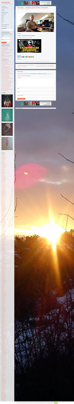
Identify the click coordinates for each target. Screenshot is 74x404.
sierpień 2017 (3, 282)
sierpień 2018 (3, 268)
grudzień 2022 (3, 205)
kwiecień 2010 (3, 388)
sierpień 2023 (3, 196)
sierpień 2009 (3, 398)
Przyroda (2, 15)
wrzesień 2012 (3, 353)
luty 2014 (2, 333)
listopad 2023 (3, 192)
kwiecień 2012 (3, 359)
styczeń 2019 (3, 262)
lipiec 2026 (3, 154)
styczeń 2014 (3, 334)
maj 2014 (2, 329)
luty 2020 (2, 246)
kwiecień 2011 (3, 374)
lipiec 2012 (3, 356)
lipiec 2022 (3, 211)
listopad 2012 (3, 351)
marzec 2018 (3, 274)
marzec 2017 (3, 288)
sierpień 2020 (3, 239)
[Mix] (28, 57)
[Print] (31, 57)
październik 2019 (3, 251)
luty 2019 (2, 261)
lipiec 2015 (3, 312)
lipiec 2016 (3, 298)
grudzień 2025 (3, 162)
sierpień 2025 (3, 167)
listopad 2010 (3, 380)
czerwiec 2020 (3, 241)
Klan (2, 23)
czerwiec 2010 (3, 386)
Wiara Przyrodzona (4, 26)
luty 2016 (2, 304)
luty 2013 (2, 347)
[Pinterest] (23, 57)
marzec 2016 (3, 303)
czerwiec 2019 (3, 256)
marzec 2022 (3, 216)
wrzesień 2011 (3, 368)
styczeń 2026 (3, 161)
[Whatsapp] (25, 57)
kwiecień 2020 (3, 244)
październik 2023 (3, 193)
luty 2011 (2, 376)
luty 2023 (2, 203)
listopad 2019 (3, 250)
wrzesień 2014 (3, 324)
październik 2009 (3, 395)
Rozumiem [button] (55, 402)
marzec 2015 (3, 317)
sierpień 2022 (3, 210)
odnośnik (46, 61)
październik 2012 (3, 352)
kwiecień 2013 (3, 345)
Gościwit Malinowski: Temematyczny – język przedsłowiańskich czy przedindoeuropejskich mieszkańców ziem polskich (6, 48)
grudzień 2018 (3, 263)
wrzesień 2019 (3, 252)
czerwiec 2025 (3, 169)
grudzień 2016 (3, 292)
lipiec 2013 (3, 341)
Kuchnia (2, 21)
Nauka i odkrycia (3, 13)
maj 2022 (2, 214)
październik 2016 (3, 294)
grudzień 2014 (3, 321)
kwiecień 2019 (3, 258)
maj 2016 (2, 300)
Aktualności (3, 9)
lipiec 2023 (3, 197)
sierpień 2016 (3, 297)
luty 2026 (2, 160)
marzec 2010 (3, 389)
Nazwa (18, 88)
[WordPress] (30, 57)
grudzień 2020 (3, 234)
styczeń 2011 (3, 377)
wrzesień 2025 (3, 166)
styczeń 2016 (3, 305)
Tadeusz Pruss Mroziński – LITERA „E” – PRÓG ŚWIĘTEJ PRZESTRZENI (6, 53)
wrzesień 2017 (3, 281)
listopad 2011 (3, 365)
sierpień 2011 (3, 369)
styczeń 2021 (3, 233)
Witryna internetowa (20, 95)
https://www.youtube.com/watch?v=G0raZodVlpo (24, 37)
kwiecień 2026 (3, 157)
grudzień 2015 (3, 306)
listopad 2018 (3, 264)
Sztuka (2, 18)
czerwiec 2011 (3, 371)
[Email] (33, 57)
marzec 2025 (3, 173)
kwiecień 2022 (3, 215)
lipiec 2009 (3, 399)
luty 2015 (2, 318)
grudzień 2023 (3, 191)
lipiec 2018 (3, 269)
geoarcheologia (36, 61)
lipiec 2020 (3, 240)
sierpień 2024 (3, 181)
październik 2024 (3, 179)
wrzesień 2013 (3, 339)
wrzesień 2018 (3, 267)
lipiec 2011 (3, 370)
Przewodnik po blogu (4, 7)
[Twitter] (21, 57)
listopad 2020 (3, 235)
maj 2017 (2, 286)
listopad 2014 (3, 322)
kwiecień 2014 (3, 330)
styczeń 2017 (3, 291)
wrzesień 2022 (3, 209)
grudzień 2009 (3, 393)
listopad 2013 (3, 336)
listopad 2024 (3, 178)
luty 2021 (2, 232)
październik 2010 (3, 381)
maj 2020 (2, 243)
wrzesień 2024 (3, 180)
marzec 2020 (3, 245)
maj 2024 (2, 185)
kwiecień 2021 (3, 229)
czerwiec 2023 (3, 198)
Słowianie (2, 10)
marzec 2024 (3, 187)
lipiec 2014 (3, 327)
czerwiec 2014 (3, 328)
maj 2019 (2, 257)
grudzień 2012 (3, 350)
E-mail (18, 91)
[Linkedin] (26, 57)
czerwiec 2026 (3, 155)
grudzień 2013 (3, 335)
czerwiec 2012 (3, 357)
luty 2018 (2, 275)
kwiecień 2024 (3, 186)
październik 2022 (3, 208)
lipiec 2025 (3, 168)
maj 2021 (2, 228)
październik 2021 (3, 222)
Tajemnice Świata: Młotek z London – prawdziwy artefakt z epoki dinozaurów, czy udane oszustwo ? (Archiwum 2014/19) (45, 66)
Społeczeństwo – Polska (4, 12)
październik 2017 (3, 280)
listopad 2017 (3, 279)
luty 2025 (2, 174)
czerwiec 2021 (3, 227)
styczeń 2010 (3, 392)
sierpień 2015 (3, 311)
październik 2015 (3, 309)
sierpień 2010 (3, 383)
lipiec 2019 (3, 255)
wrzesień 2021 (3, 223)
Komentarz (19, 77)
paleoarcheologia (41, 61)
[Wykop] (20, 57)
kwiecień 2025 (3, 172)
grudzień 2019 (3, 249)
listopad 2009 (3, 394)
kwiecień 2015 (3, 316)
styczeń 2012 (3, 363)
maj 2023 (2, 199)
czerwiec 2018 (3, 270)
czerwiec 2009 (3, 400)
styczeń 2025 (3, 175)
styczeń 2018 (3, 276)
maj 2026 (2, 156)
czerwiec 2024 (3, 184)
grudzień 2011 (3, 364)
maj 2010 (2, 387)
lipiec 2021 (3, 226)
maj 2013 (2, 344)
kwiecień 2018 (3, 273)
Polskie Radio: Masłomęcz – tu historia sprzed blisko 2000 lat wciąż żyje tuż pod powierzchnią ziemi (7, 82)
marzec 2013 (3, 346)
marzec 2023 (3, 202)
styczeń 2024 (3, 190)
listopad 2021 (3, 221)
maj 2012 (2, 358)
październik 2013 (3, 338)
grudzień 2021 (3, 220)
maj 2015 (2, 315)
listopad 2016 (3, 293)
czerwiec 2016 (3, 299)
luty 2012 (2, 362)
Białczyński (5, 2)
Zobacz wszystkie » (4, 150)
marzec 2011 (3, 375)
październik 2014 (3, 323)
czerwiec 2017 (3, 285)
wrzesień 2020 (3, 238)
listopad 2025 (3, 163)
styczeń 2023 (3, 204)
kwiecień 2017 (3, 287)
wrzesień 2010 (3, 382)
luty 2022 (2, 217)
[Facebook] (18, 57)
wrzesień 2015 (3, 310)
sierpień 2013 (3, 340)
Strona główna (3, 6)
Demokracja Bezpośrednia (5, 24)
